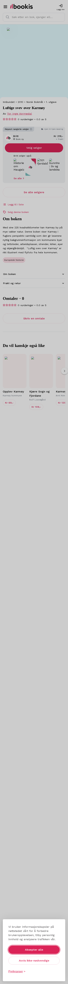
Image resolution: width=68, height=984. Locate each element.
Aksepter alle (34, 949)
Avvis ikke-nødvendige (34, 960)
